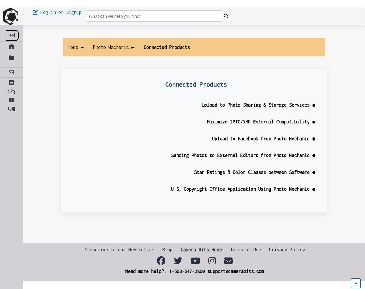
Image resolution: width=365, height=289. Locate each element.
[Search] (226, 16)
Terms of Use (245, 249)
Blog (167, 249)
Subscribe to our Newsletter (119, 249)
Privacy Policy (287, 249)
